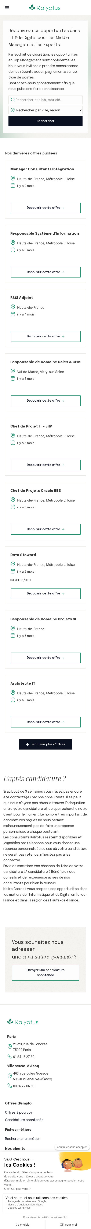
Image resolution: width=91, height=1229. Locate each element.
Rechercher (45, 121)
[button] (6, 7)
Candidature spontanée (24, 1120)
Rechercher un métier (22, 1139)
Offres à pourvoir (19, 1112)
